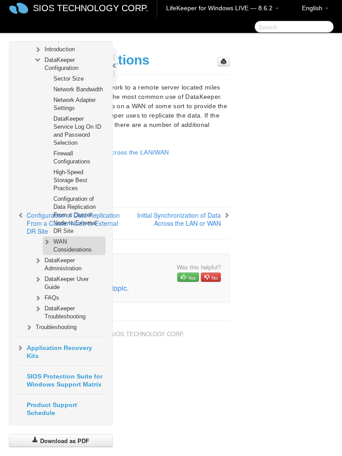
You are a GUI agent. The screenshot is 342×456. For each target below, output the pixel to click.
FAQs (52, 297)
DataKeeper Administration (63, 264)
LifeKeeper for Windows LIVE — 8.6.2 (220, 8)
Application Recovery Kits (59, 351)
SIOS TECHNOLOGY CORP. (90, 8)
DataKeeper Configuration (61, 64)
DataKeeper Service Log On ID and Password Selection (77, 130)
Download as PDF (63, 440)
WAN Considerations (72, 245)
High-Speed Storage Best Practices (70, 180)
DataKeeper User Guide (67, 283)
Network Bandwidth (78, 89)
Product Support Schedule (52, 408)
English (313, 8)
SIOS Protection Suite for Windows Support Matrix (64, 380)
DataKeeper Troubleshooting (65, 312)
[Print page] (223, 61)
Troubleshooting (56, 327)
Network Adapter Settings (74, 104)
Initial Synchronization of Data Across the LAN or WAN (179, 219)
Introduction (60, 49)
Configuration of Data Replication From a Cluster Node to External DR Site (73, 223)
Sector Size (68, 78)
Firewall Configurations (71, 157)
